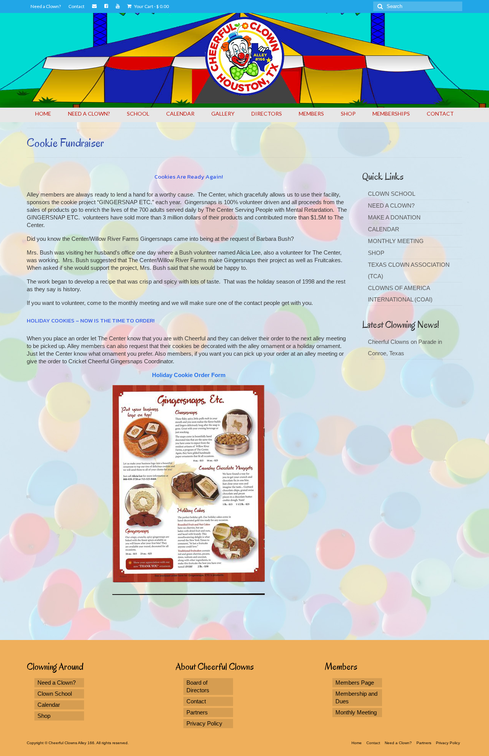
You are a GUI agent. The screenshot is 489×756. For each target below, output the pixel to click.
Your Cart (151, 6)
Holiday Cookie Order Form (188, 375)
